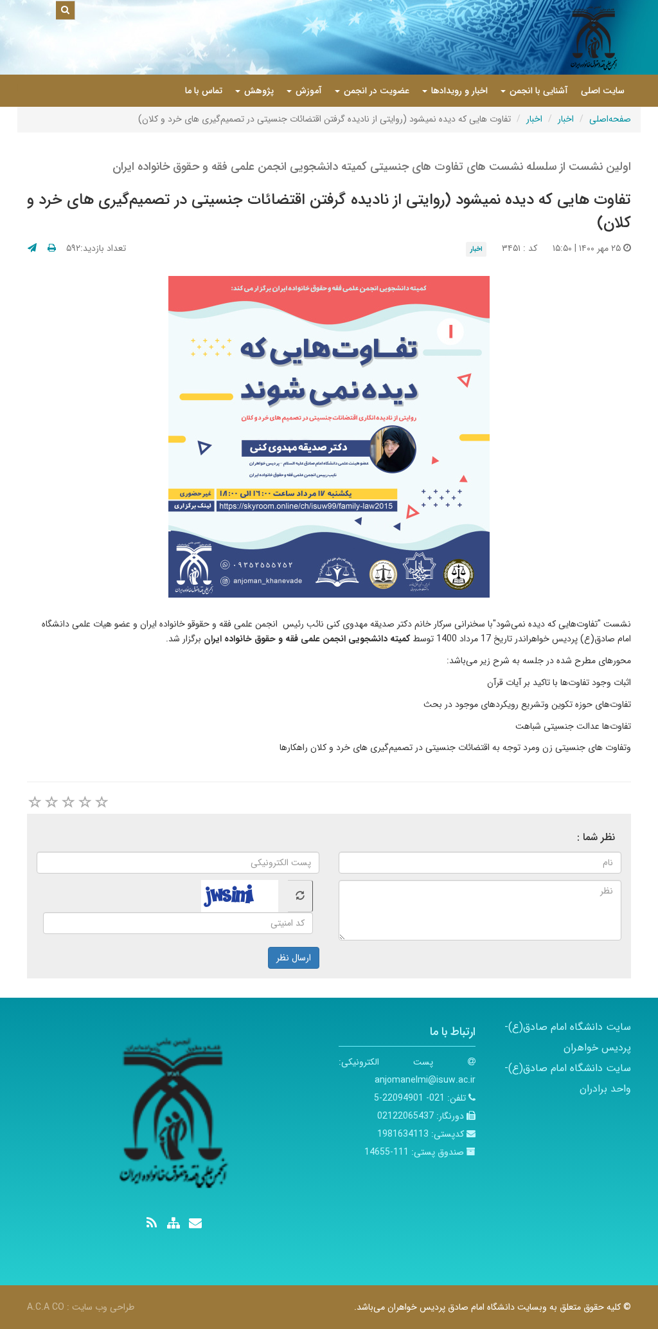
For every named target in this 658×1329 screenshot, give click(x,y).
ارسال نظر (293, 958)
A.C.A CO (45, 1307)
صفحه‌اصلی (610, 119)
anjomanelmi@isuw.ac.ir (425, 1080)
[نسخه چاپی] (51, 248)
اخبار (566, 119)
